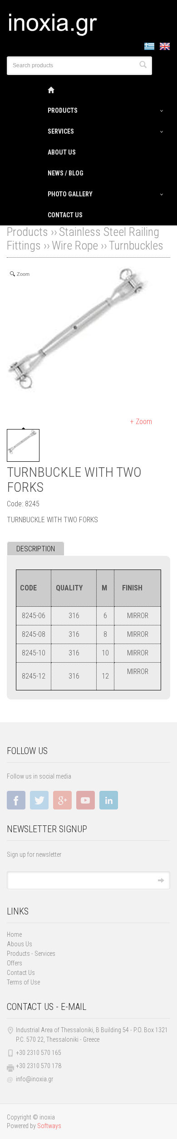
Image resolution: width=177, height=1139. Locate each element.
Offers (14, 963)
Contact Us (21, 972)
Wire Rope (75, 245)
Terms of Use (23, 982)
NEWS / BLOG (66, 173)
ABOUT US (62, 152)
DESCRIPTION (35, 549)
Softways (49, 1125)
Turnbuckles (136, 245)
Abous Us (19, 944)
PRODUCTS (63, 110)
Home (14, 934)
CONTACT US (65, 215)
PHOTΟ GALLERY (70, 194)
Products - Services (31, 953)
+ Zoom (141, 421)
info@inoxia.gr (34, 1079)
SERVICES (61, 131)
